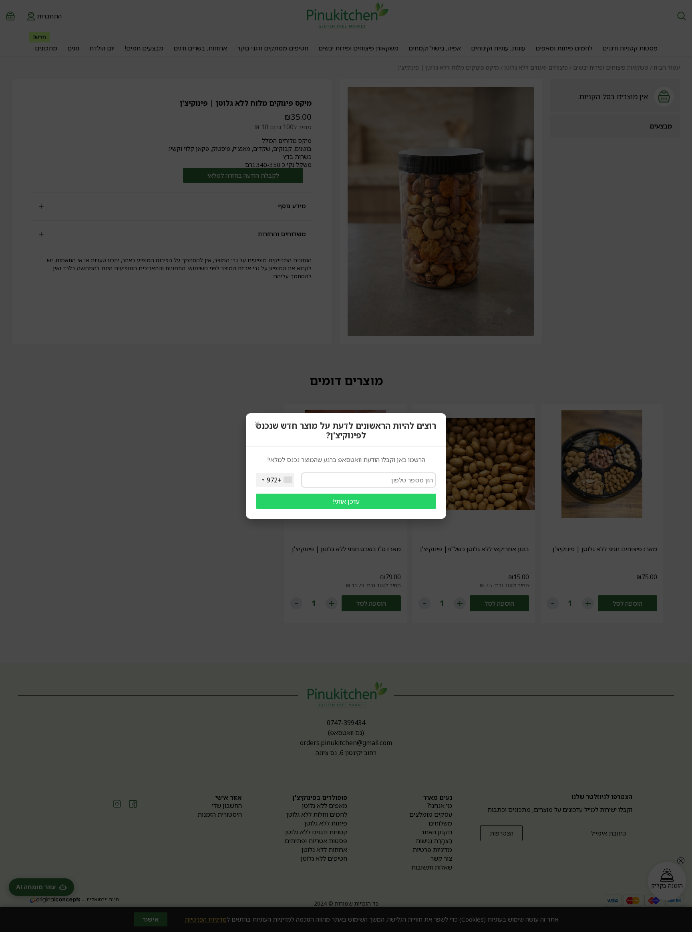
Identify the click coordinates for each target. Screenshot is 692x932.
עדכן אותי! (346, 501)
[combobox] (275, 480)
